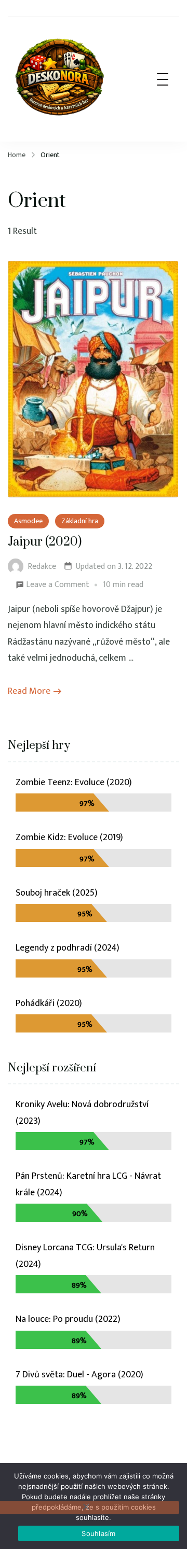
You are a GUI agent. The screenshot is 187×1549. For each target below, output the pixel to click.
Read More (29, 691)
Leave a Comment (57, 585)
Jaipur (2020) (45, 542)
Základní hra (79, 521)
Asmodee (28, 521)
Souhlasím (98, 1533)
